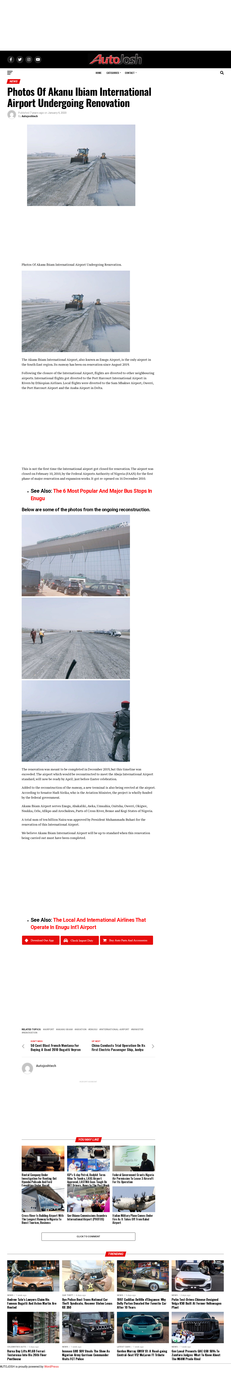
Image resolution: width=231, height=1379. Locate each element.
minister (137, 1029)
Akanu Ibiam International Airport (52, 360)
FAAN (131, 474)
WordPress (51, 1366)
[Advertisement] (115, 25)
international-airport (115, 1029)
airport (49, 1029)
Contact (130, 73)
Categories (112, 73)
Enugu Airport (110, 360)
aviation (81, 1029)
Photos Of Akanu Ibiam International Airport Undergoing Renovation (71, 264)
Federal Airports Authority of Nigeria (98, 474)
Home (98, 73)
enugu (93, 1029)
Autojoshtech (30, 116)
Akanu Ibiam (65, 1029)
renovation (30, 1033)
